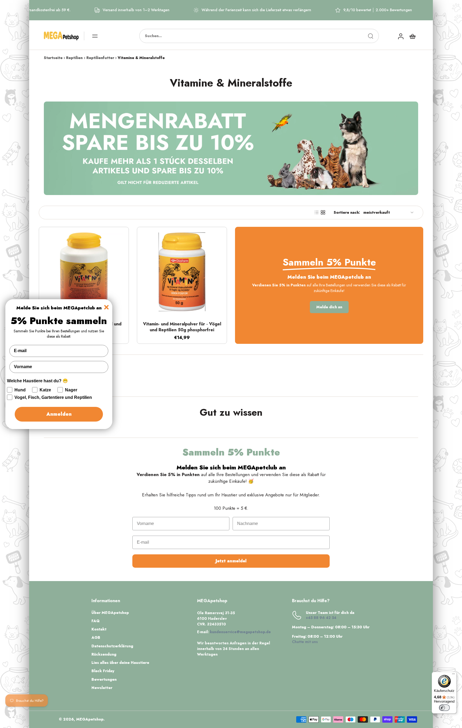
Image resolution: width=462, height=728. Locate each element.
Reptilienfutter (100, 57)
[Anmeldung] (400, 36)
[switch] (444, 707)
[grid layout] (323, 212)
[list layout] (316, 212)
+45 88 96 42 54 (321, 617)
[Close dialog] (106, 307)
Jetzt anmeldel (231, 561)
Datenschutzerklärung (112, 646)
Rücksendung (103, 654)
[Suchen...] (370, 36)
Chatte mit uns (305, 641)
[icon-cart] (412, 36)
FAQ (95, 621)
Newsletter (101, 687)
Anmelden (59, 414)
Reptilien (74, 57)
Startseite (53, 57)
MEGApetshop (89, 719)
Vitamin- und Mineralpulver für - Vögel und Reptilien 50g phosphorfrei (182, 327)
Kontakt (98, 629)
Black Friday (102, 671)
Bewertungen (104, 679)
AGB (95, 637)
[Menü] (453, 675)
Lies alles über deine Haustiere (120, 662)
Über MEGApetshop (110, 612)
